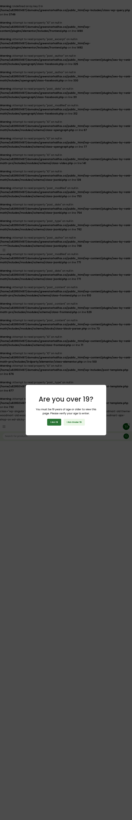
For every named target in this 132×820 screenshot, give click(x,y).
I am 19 (54, 422)
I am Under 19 (74, 422)
